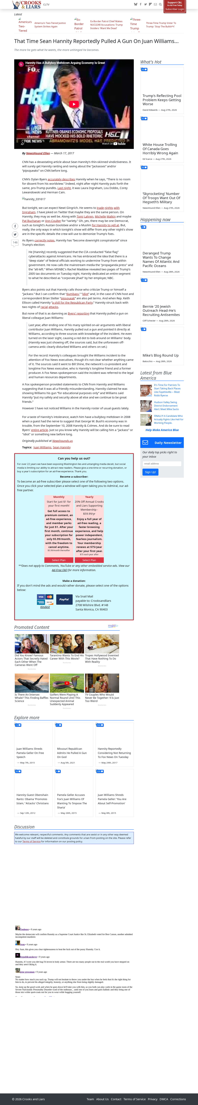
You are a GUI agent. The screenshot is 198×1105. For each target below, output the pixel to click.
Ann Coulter (53, 221)
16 (17, 725)
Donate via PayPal (64, 599)
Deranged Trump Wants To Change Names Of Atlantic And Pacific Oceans (161, 259)
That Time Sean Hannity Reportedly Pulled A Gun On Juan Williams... (96, 41)
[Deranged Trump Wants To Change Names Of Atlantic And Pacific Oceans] (162, 237)
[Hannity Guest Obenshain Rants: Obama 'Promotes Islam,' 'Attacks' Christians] (33, 780)
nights (109, 208)
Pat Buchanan (31, 221)
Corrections (178, 1099)
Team (90, 1099)
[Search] (160, 4)
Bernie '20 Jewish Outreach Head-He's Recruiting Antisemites (161, 310)
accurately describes (61, 179)
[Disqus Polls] (74, 884)
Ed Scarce (147, 158)
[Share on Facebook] (15, 226)
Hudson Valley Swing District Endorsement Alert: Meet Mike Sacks (166, 406)
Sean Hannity (62, 447)
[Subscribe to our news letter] (155, 4)
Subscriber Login (175, 9)
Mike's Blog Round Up (161, 355)
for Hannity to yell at (105, 225)
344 (98, 725)
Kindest (45, 607)
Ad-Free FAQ (59, 570)
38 (17, 771)
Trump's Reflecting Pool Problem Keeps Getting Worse (162, 99)
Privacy (152, 1099)
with (117, 208)
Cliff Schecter (149, 320)
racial (44, 307)
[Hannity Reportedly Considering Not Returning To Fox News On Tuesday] (115, 733)
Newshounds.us (62, 441)
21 (57, 725)
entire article (39, 430)
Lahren (88, 216)
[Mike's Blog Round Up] (162, 339)
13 (143, 280)
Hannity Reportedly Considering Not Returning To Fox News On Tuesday (114, 753)
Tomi (80, 216)
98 (143, 167)
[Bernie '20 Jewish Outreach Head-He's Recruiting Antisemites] (162, 290)
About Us (102, 1099)
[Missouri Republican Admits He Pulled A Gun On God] (74, 733)
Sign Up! (150, 472)
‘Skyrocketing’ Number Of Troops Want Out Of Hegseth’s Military (161, 197)
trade (100, 208)
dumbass (72, 294)
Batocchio (147, 361)
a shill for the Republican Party (72, 303)
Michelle (100, 216)
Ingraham (29, 212)
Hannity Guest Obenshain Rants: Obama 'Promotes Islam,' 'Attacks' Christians (33, 799)
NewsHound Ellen (38, 153)
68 (143, 69)
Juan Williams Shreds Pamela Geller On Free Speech (30, 753)
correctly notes (44, 240)
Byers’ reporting (78, 313)
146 (15, 242)
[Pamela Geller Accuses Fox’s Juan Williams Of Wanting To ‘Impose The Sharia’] (74, 780)
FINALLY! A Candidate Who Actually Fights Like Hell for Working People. (169, 419)
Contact (116, 1099)
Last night (64, 188)
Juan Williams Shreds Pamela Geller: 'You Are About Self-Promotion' (112, 799)
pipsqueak (68, 298)
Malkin (111, 216)
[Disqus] (74, 960)
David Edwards (150, 109)
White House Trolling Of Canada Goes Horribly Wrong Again (160, 148)
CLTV (46, 4)
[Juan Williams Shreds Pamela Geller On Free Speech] (33, 733)
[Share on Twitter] (15, 234)
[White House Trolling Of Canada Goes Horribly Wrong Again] (162, 128)
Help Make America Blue (162, 430)
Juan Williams (42, 447)
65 (143, 118)
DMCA (164, 1099)
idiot (85, 294)
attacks (53, 307)
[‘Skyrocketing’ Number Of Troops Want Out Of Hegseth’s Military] (162, 177)
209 (98, 771)
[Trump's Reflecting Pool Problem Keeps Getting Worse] (162, 79)
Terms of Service (31, 841)
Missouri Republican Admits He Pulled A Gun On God (72, 753)
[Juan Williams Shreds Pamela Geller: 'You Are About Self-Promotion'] (115, 780)
